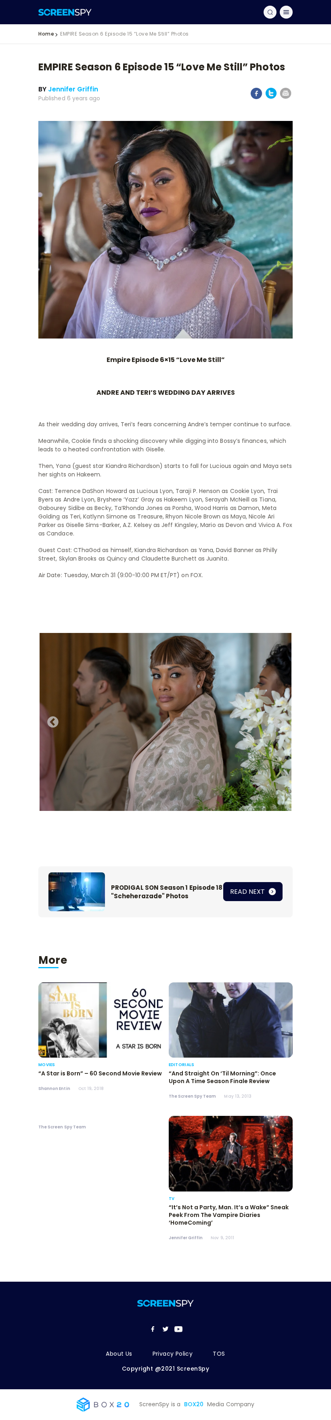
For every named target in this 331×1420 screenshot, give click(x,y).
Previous (50, 720)
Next (276, 720)
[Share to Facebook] (256, 97)
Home (46, 33)
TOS (219, 1354)
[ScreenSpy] (65, 12)
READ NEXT (248, 891)
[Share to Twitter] (271, 97)
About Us (119, 1354)
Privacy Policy (173, 1354)
